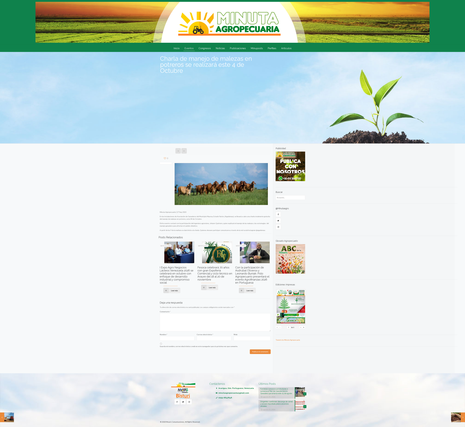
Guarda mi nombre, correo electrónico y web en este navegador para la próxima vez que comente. (199, 346)
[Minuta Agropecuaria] (232, 22)
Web (235, 334)
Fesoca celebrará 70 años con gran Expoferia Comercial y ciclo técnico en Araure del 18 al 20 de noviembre (215, 273)
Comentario (165, 312)
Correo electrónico (205, 334)
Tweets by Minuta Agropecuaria (288, 340)
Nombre (163, 334)
